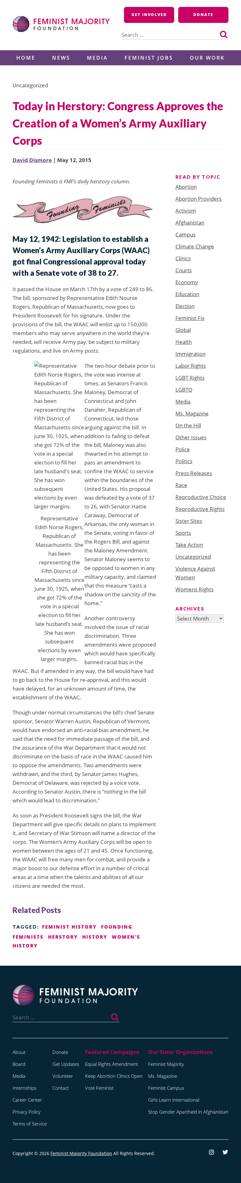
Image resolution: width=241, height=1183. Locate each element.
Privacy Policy (26, 1112)
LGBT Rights (190, 377)
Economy (186, 282)
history (94, 937)
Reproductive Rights (200, 509)
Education (187, 294)
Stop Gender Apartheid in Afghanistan (188, 1112)
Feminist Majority (166, 1064)
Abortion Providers (198, 198)
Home (25, 57)
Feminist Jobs (149, 57)
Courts (183, 270)
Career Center (27, 1100)
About (19, 1052)
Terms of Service (30, 1124)
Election (185, 306)
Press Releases (193, 473)
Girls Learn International (173, 1100)
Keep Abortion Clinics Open (113, 1076)
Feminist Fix (190, 318)
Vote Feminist (99, 1088)
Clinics (183, 258)
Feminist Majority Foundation (81, 1153)
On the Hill (188, 425)
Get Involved (149, 14)
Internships (24, 1088)
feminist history (69, 927)
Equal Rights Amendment (111, 1064)
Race (181, 485)
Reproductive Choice (200, 497)
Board (19, 1064)
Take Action (189, 544)
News (61, 57)
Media (97, 57)
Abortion (186, 186)
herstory (63, 937)
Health (183, 341)
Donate (203, 14)
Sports (183, 532)
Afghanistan (189, 222)
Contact (60, 1088)
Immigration (190, 353)
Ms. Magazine (192, 413)
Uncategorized (193, 556)
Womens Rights (194, 589)
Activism (185, 210)
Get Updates (65, 1064)
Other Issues (190, 437)
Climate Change (194, 246)
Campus (185, 234)
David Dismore (32, 160)
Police (182, 449)
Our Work (207, 57)
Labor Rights (190, 365)
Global (183, 330)
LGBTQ (183, 389)
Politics (183, 461)
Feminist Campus (166, 1088)
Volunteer (62, 1076)
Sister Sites (188, 520)
